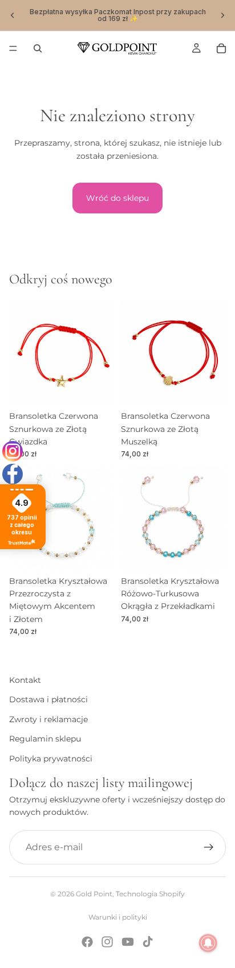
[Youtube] (128, 942)
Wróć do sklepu (117, 198)
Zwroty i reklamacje (48, 719)
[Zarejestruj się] (209, 847)
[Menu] (13, 48)
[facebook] (12, 474)
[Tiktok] (148, 942)
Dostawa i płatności (48, 700)
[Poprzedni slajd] (12, 15)
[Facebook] (87, 942)
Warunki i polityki (117, 917)
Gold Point (94, 893)
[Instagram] (107, 942)
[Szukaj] (37, 48)
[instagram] (12, 451)
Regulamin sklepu (45, 739)
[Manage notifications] (208, 943)
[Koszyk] (221, 48)
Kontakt (25, 680)
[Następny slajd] (222, 15)
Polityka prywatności (50, 758)
